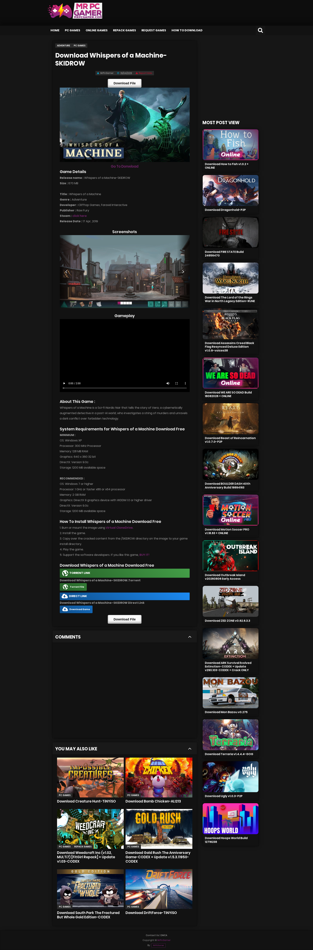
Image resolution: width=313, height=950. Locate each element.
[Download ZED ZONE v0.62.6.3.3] (230, 601)
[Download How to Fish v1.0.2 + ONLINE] (230, 144)
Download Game (79, 609)
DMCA (164, 935)
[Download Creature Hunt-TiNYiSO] (90, 777)
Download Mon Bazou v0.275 (226, 712)
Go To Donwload (124, 166)
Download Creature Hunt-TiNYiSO (86, 801)
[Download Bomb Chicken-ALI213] (159, 777)
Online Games (97, 30)
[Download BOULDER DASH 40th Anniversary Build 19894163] (230, 464)
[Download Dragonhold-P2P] (230, 190)
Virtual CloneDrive (119, 528)
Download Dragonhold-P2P (225, 210)
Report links (145, 73)
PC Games (72, 30)
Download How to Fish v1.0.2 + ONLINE (227, 166)
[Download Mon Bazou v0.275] (230, 692)
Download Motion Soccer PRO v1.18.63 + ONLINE (227, 531)
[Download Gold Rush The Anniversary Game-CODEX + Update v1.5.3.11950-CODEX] (159, 829)
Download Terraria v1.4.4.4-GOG (229, 754)
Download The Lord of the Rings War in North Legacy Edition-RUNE (230, 299)
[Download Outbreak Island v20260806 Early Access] (230, 555)
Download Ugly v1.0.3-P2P (224, 796)
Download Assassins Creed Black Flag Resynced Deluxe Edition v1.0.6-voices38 (229, 346)
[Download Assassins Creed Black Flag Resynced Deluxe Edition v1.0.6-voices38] (230, 323)
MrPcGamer (158, 945)
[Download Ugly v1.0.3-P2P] (230, 776)
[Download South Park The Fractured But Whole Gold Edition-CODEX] (90, 889)
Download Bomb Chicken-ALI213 (153, 801)
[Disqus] (124, 691)
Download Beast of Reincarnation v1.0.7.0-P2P (230, 440)
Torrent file (77, 586)
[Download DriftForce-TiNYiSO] (159, 889)
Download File (125, 83)
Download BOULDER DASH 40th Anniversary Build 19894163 (227, 485)
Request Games (153, 30)
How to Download (187, 30)
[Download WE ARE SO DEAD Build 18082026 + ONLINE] (230, 373)
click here (79, 216)
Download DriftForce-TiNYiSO (151, 912)
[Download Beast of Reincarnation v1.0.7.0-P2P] (230, 418)
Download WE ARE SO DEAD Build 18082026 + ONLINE (228, 394)
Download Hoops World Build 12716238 (226, 840)
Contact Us (152, 935)
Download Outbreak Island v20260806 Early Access (225, 577)
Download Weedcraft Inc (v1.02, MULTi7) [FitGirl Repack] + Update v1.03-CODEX (86, 857)
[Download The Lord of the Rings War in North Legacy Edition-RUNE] (230, 278)
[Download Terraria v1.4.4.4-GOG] (230, 734)
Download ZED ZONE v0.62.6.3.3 (227, 621)
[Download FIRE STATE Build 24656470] (230, 232)
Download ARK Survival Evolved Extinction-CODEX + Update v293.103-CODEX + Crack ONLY (228, 666)
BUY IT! (144, 555)
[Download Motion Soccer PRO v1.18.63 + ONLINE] (230, 510)
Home (55, 30)
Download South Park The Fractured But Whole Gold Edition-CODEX (88, 915)
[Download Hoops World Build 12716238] (230, 818)
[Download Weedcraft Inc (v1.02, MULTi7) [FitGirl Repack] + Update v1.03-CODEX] (90, 829)
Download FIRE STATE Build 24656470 (224, 254)
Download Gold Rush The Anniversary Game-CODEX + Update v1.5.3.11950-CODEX (158, 857)
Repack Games (124, 30)
